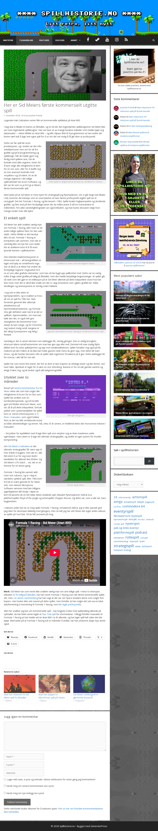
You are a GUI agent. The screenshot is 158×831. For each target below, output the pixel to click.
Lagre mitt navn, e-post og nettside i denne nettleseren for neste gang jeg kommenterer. (51, 779)
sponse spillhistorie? (135, 265)
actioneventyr (124, 497)
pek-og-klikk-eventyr (126, 528)
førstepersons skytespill (128, 516)
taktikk (138, 546)
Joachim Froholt (35, 115)
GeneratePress (99, 826)
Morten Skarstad (128, 141)
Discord (59, 40)
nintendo (150, 519)
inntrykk (133, 519)
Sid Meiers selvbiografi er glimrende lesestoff (85, 696)
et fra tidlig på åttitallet (24, 594)
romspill (144, 537)
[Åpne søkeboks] (153, 40)
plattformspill (124, 532)
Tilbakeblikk (26, 40)
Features (44, 40)
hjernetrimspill (120, 519)
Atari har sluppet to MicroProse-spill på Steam (52, 696)
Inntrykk (8, 40)
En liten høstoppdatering (140, 126)
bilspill (140, 501)
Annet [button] (74, 40)
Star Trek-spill (49, 614)
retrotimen (119, 537)
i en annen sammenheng (25, 598)
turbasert (147, 546)
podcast (141, 532)
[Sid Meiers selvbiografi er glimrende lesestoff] (89, 684)
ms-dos (141, 519)
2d (115, 497)
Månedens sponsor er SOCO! (128, 262)
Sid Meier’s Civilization (19, 446)
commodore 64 (133, 506)
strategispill (124, 545)
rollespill (132, 537)
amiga (118, 502)
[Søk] (149, 461)
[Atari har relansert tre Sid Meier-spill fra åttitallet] (19, 684)
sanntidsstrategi (121, 541)
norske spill (119, 524)
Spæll (142, 541)
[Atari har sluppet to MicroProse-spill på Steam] (54, 684)
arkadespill (130, 501)
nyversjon (132, 523)
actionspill (139, 497)
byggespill (149, 502)
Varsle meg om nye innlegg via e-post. (25, 793)
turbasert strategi (122, 550)
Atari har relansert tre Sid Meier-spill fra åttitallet (16, 696)
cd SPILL (117, 506)
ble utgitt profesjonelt (69, 604)
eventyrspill (123, 511)
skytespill (133, 541)
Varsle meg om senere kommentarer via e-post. (30, 785)
